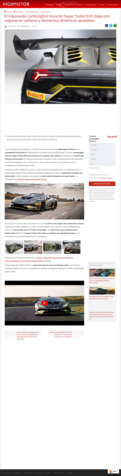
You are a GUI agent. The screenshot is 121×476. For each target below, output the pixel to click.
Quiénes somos (112, 5)
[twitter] (110, 25)
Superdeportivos (46, 11)
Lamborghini (19, 11)
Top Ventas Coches (28, 473)
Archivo (48, 473)
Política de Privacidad (58, 473)
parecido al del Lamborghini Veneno (32, 179)
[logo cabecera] (16, 4)
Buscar (101, 5)
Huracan (8, 11)
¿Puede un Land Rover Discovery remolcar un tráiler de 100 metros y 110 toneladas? (60, 334)
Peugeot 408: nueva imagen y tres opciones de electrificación (101, 298)
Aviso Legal (70, 473)
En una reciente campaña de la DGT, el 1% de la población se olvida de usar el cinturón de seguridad (27, 335)
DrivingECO (17, 473)
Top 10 (80, 5)
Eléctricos (49, 5)
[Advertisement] (60, 119)
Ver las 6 (75, 247)
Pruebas (59, 5)
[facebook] (106, 25)
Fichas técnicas (70, 5)
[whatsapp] (115, 25)
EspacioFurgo (39, 473)
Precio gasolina (91, 5)
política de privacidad (106, 178)
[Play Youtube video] (44, 303)
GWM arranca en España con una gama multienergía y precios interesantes (101, 281)
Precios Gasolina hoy (6, 473)
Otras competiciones (32, 11)
